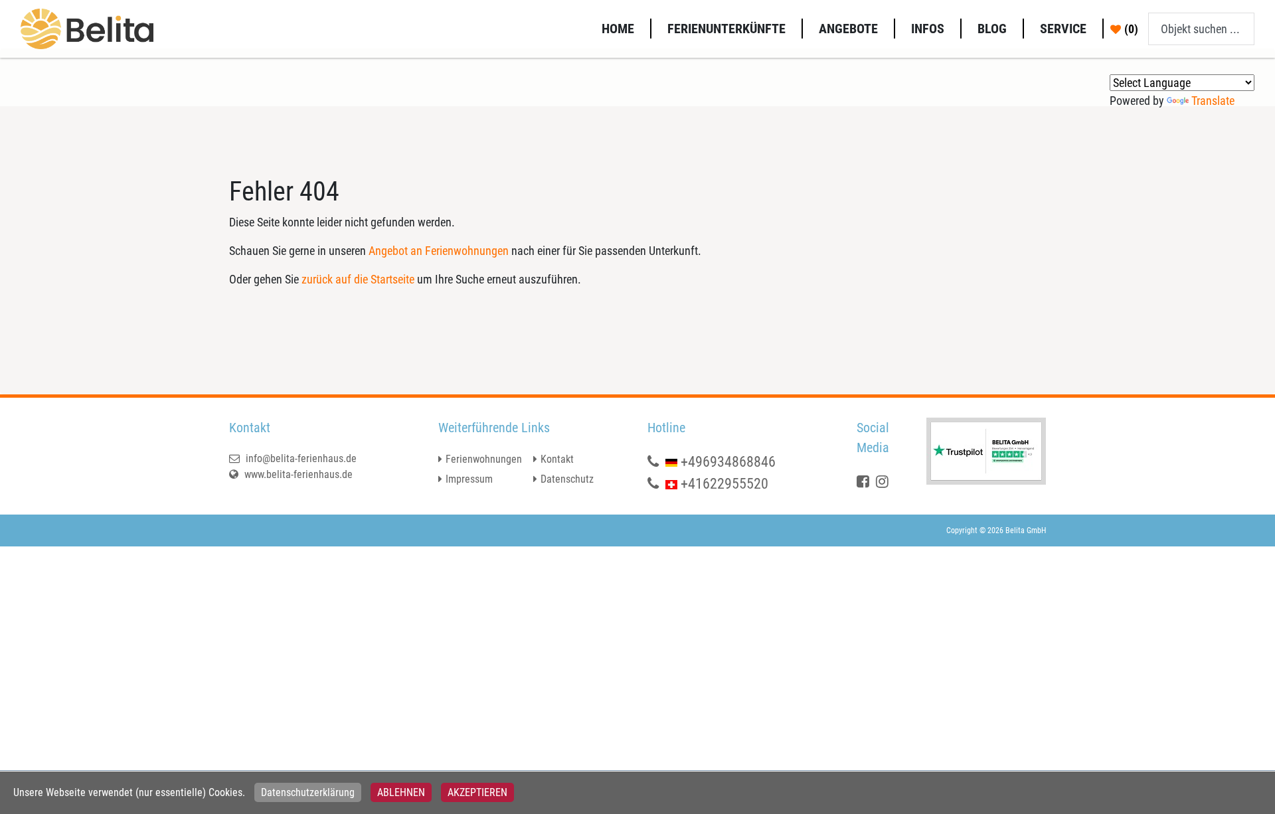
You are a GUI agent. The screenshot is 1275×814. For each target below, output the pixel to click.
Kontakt (557, 459)
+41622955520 (724, 483)
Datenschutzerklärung (308, 792)
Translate (1212, 101)
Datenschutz (567, 479)
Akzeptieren (477, 792)
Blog (992, 29)
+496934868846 (728, 461)
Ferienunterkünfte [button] (726, 29)
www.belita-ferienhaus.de (297, 474)
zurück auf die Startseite (357, 279)
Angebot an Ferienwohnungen (439, 251)
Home (618, 29)
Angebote (848, 29)
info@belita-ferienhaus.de (300, 458)
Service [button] (1063, 29)
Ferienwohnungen (484, 459)
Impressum (469, 479)
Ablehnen (401, 792)
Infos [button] (927, 29)
